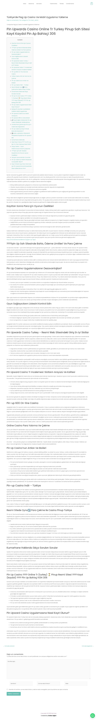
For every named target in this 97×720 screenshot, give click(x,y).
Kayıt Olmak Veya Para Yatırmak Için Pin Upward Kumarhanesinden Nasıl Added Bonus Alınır (22, 166)
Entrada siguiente (88, 646)
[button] (92, 715)
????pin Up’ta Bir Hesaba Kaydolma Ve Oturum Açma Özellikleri (20, 153)
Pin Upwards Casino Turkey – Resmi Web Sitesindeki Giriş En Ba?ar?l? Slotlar (22, 63)
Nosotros (31, 3)
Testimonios (53, 3)
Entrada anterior (9, 646)
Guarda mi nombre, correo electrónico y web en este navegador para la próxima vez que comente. (38, 689)
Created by (48, 715)
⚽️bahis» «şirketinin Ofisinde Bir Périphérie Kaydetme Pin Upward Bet (21, 135)
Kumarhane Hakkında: (18, 140)
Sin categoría (24, 20)
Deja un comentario (12, 20)
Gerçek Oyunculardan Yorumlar (21, 157)
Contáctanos (70, 3)
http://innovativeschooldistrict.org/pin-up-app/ (21, 239)
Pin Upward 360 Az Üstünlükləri (21, 118)
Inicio (24, 3)
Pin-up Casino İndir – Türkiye (20, 85)
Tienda (62, 3)
